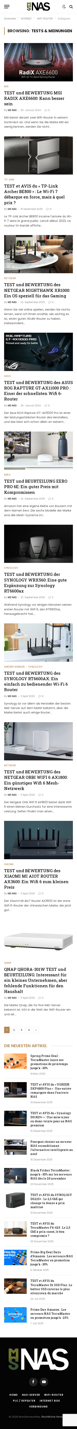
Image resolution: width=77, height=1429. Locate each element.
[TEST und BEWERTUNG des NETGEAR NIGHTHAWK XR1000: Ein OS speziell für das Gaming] (38, 254)
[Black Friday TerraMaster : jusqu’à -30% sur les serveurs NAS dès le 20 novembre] (15, 1175)
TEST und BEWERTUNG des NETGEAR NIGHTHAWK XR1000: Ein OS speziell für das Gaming (37, 290)
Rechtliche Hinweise (54, 1417)
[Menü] (6, 6)
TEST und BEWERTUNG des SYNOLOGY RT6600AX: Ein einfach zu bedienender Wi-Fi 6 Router (36, 681)
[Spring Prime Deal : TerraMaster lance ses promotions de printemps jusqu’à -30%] (15, 1061)
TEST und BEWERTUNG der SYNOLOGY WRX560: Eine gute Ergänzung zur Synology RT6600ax (35, 583)
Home (13, 1395)
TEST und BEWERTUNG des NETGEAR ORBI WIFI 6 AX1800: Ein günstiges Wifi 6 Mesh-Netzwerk (36, 780)
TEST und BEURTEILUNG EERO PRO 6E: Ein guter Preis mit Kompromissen (35, 486)
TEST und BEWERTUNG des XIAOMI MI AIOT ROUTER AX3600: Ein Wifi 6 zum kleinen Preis (36, 879)
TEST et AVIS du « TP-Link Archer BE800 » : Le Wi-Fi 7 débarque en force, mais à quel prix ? (34, 194)
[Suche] (71, 6)
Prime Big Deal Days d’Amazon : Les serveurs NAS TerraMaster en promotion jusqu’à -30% (51, 1258)
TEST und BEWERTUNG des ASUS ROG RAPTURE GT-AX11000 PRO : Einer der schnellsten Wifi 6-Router (38, 391)
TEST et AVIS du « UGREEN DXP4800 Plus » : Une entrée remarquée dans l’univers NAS (50, 1091)
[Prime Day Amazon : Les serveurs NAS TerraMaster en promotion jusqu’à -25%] (15, 1315)
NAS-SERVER (31, 1395)
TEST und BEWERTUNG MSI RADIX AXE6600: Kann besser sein (34, 98)
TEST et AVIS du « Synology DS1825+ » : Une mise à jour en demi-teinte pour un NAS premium (51, 1119)
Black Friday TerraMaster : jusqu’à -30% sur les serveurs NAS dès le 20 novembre (51, 1174)
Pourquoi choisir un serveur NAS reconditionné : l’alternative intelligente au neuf (51, 1148)
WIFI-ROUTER (53, 1395)
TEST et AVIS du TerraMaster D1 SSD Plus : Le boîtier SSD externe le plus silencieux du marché (51, 1287)
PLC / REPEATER (24, 1400)
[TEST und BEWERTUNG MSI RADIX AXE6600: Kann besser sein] (38, 62)
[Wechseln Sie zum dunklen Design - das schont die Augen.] (64, 7)
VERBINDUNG (38, 1406)
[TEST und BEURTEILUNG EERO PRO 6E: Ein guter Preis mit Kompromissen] (38, 451)
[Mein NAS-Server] (38, 6)
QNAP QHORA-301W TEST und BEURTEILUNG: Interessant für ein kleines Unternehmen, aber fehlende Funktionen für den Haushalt (35, 980)
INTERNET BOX (50, 1400)
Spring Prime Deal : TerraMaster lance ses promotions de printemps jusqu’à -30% (49, 1062)
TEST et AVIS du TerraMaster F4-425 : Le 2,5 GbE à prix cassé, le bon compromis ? (50, 1230)
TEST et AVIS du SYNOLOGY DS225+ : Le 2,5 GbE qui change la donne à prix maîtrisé (51, 1201)
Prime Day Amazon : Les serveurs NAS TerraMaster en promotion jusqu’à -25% (50, 1314)
